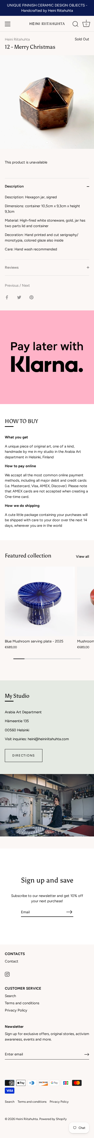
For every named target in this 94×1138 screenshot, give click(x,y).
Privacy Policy (16, 1010)
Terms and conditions (22, 1003)
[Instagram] (7, 974)
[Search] (75, 24)
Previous (12, 285)
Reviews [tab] (12, 267)
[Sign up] (86, 1054)
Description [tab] (14, 186)
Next (26, 285)
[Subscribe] (69, 912)
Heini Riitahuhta (17, 39)
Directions (23, 755)
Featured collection (28, 555)
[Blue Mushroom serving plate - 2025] (40, 601)
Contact (11, 961)
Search (10, 996)
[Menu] (7, 24)
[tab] (47, 226)
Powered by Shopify (53, 1119)
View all (82, 556)
